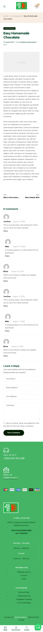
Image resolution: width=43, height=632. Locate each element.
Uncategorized (16, 16)
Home (5, 16)
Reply (5, 231)
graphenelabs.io (20, 617)
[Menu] (6, 6)
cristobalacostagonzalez (27, 42)
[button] (38, 627)
